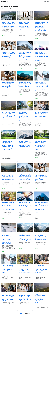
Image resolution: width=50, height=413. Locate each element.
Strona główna (46, 1)
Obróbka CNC (5, 1)
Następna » (27, 313)
